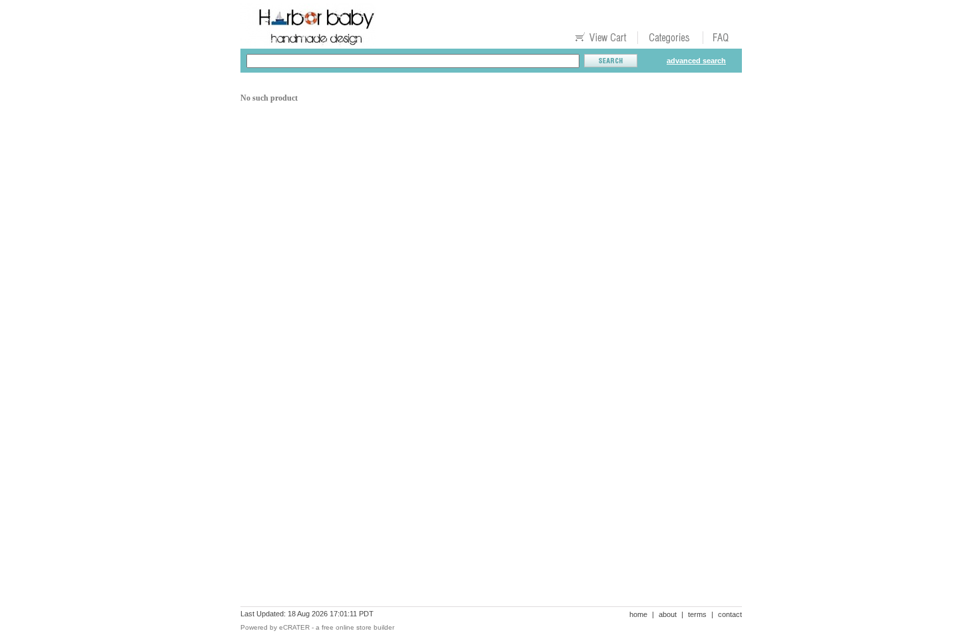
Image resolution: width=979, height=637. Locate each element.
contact (730, 614)
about (668, 614)
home (638, 614)
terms (697, 614)
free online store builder (358, 627)
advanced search (696, 61)
